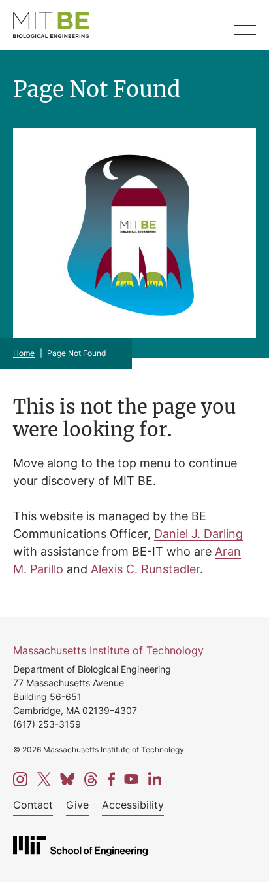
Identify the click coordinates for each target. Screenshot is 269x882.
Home (24, 353)
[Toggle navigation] (245, 25)
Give (77, 805)
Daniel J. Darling (198, 533)
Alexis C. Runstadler (145, 568)
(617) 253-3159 (47, 724)
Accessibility (133, 805)
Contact (33, 805)
